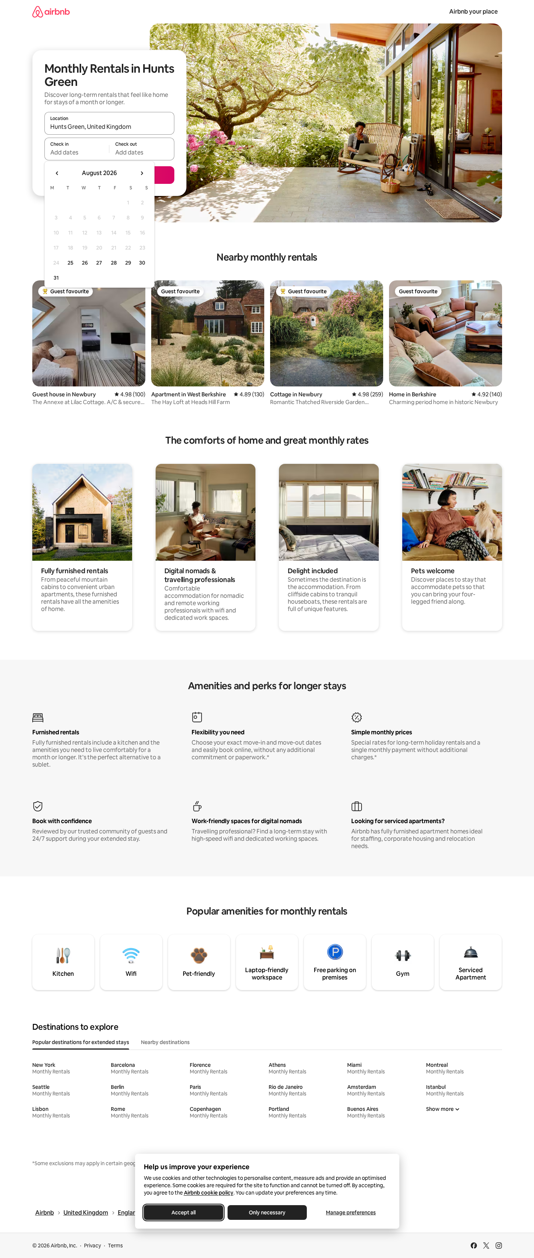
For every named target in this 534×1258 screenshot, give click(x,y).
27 (99, 262)
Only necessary (267, 1212)
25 (70, 262)
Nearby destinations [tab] (165, 1042)
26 (85, 262)
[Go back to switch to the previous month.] (57, 173)
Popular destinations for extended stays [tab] (80, 1042)
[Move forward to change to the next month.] (141, 173)
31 (56, 277)
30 (142, 262)
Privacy (92, 1245)
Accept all (183, 1212)
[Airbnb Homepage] (51, 11)
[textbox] (76, 152)
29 (128, 262)
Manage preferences (351, 1212)
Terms (115, 1245)
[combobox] (109, 126)
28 (114, 262)
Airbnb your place (473, 11)
